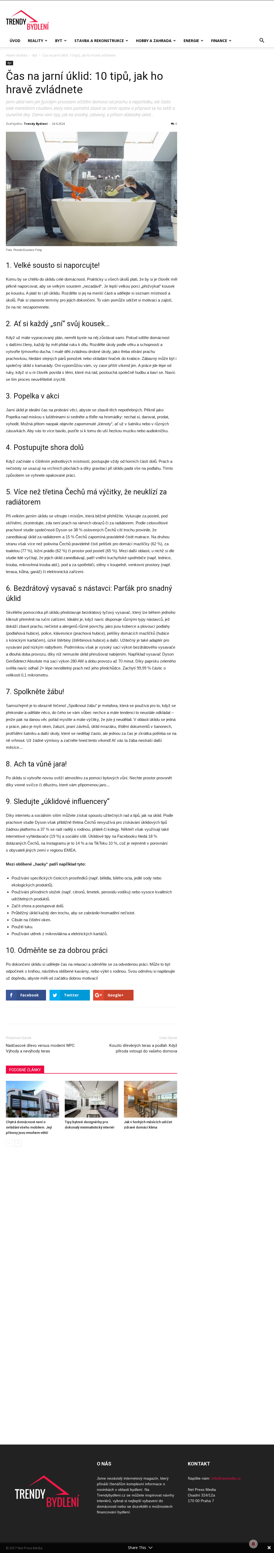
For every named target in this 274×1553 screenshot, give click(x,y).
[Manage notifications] (253, 1544)
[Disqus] (91, 1226)
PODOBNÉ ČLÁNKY (25, 1070)
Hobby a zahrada (154, 40)
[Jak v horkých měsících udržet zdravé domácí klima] (150, 1099)
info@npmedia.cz (226, 1478)
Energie (191, 40)
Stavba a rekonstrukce (99, 40)
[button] (261, 41)
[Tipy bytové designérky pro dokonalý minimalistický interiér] (91, 1099)
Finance (219, 40)
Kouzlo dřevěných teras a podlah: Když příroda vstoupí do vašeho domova (143, 1048)
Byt (58, 40)
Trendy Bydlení (36, 124)
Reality (35, 40)
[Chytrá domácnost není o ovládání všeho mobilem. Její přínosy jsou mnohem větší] (32, 1099)
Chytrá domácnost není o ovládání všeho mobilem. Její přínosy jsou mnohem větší (29, 1127)
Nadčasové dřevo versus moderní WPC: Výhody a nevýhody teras (40, 1048)
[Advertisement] (228, 151)
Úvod (15, 40)
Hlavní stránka (16, 55)
